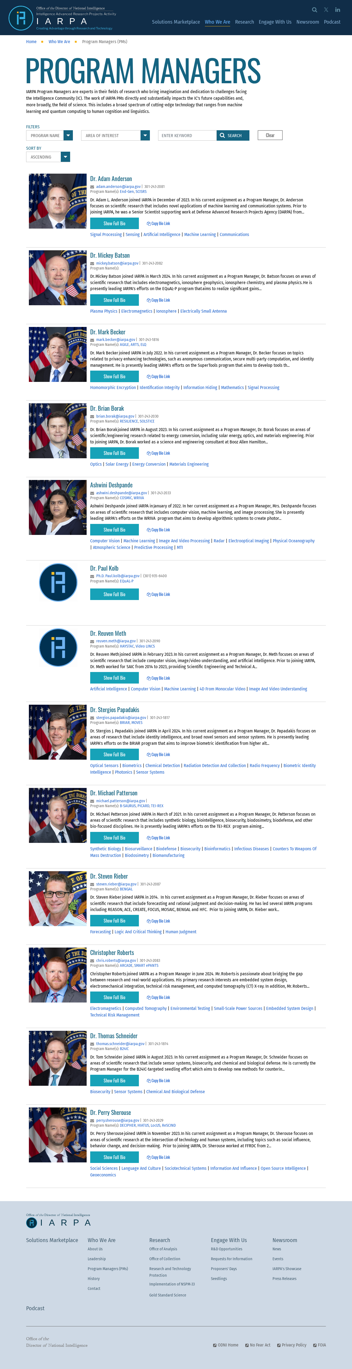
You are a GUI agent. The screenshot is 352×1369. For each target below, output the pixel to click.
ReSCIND (169, 1125)
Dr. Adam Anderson (111, 178)
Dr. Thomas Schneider (114, 1035)
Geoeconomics (103, 1175)
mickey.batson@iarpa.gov (117, 263)
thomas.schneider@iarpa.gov (120, 1044)
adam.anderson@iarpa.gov (118, 186)
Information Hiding (200, 387)
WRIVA (139, 498)
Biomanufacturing (169, 855)
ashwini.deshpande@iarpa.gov (121, 493)
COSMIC (126, 498)
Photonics (124, 772)
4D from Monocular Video (223, 689)
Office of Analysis (163, 1249)
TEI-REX (157, 806)
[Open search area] (314, 9)
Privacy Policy (294, 1345)
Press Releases (284, 1278)
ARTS (135, 344)
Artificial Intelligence (163, 234)
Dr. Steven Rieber (109, 875)
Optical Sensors (105, 765)
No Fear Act (260, 1345)
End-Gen (127, 191)
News (277, 1249)
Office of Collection (164, 1259)
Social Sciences (104, 1168)
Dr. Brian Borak (107, 407)
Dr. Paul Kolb (104, 567)
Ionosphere (167, 311)
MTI (180, 547)
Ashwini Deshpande (111, 484)
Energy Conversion (149, 464)
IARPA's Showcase (287, 1269)
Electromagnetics (137, 311)
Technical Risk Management (114, 1015)
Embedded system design (290, 1008)
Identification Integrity (160, 387)
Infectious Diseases (252, 848)
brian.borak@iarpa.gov (115, 416)
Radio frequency (265, 765)
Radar (220, 540)
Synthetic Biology (106, 848)
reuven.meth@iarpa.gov (116, 641)
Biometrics (132, 765)
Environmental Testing (190, 1008)
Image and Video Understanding (278, 689)
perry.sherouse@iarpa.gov (117, 1120)
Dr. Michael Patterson (114, 792)
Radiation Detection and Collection (215, 765)
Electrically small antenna (203, 311)
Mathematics (233, 387)
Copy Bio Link (160, 223)
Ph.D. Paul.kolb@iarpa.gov (117, 576)
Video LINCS (145, 646)
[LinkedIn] (337, 9)
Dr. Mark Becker (107, 331)
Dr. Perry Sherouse (111, 1112)
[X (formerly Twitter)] (326, 9)
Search (235, 135)
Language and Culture (142, 1168)
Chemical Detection (163, 765)
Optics (96, 464)
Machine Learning (200, 234)
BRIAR (125, 722)
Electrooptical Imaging (249, 540)
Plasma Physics (104, 311)
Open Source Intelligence (284, 1168)
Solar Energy (118, 464)
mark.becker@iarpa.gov (115, 339)
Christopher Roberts (112, 952)
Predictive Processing (154, 547)
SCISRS (141, 191)
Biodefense (167, 848)
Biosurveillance (139, 848)
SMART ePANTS (146, 965)
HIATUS (143, 1125)
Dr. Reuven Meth (108, 632)
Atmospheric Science (112, 547)
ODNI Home (228, 1345)
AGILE (124, 344)
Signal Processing (106, 234)
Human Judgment (181, 931)
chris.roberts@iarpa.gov (116, 960)
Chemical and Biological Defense (175, 1091)
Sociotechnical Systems (186, 1168)
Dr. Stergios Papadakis (114, 709)
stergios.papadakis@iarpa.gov (121, 717)
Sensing (133, 234)
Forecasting (101, 931)
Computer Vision (105, 540)
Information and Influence (234, 1168)
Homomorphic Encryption (113, 387)
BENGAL (126, 889)
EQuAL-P (127, 581)
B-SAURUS (128, 806)
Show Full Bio (114, 223)
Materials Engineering (189, 464)
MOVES (136, 722)
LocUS (155, 1125)
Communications (234, 234)
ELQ (143, 344)
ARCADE (126, 965)
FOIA (322, 1345)
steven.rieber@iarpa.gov (116, 884)
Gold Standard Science (167, 1295)
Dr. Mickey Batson (110, 254)
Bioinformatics (218, 848)
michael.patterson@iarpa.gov (120, 801)
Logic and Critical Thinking (139, 931)
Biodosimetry (137, 855)
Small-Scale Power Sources (238, 1008)
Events (278, 1259)
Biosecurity (191, 848)
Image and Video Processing (185, 540)
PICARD (143, 806)
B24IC (124, 1048)
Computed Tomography (146, 1008)
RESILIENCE (129, 421)
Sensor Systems (150, 772)
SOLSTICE (147, 421)
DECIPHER (128, 1125)
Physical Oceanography (294, 540)
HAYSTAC (127, 646)
